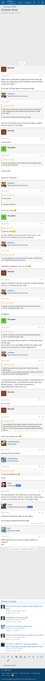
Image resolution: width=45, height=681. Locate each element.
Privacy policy (35, 673)
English (8, 670)
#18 (43, 536)
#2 (43, 102)
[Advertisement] (22, 38)
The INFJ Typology (19, 628)
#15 (43, 466)
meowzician (9, 628)
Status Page (5, 673)
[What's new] (34, 2)
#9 (43, 299)
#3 (43, 139)
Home (8, 675)
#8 (43, 279)
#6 (43, 224)
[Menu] (3, 2)
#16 (43, 491)
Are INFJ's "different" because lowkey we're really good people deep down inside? (24, 645)
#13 (43, 417)
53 (11, 622)
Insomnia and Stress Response (19, 626)
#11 (43, 360)
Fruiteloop (9, 611)
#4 (43, 155)
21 (11, 651)
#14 (43, 450)
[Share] (40, 76)
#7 (43, 250)
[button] (43, 2)
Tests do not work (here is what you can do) (24, 635)
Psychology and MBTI (19, 611)
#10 (43, 327)
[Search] (38, 2)
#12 (43, 400)
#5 (43, 191)
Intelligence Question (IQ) (17, 617)
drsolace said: (7, 160)
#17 (43, 512)
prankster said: (7, 195)
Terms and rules (24, 673)
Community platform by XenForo (19, 679)
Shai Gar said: (7, 106)
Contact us (14, 673)
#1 (43, 76)
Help (3, 675)
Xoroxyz (8, 648)
